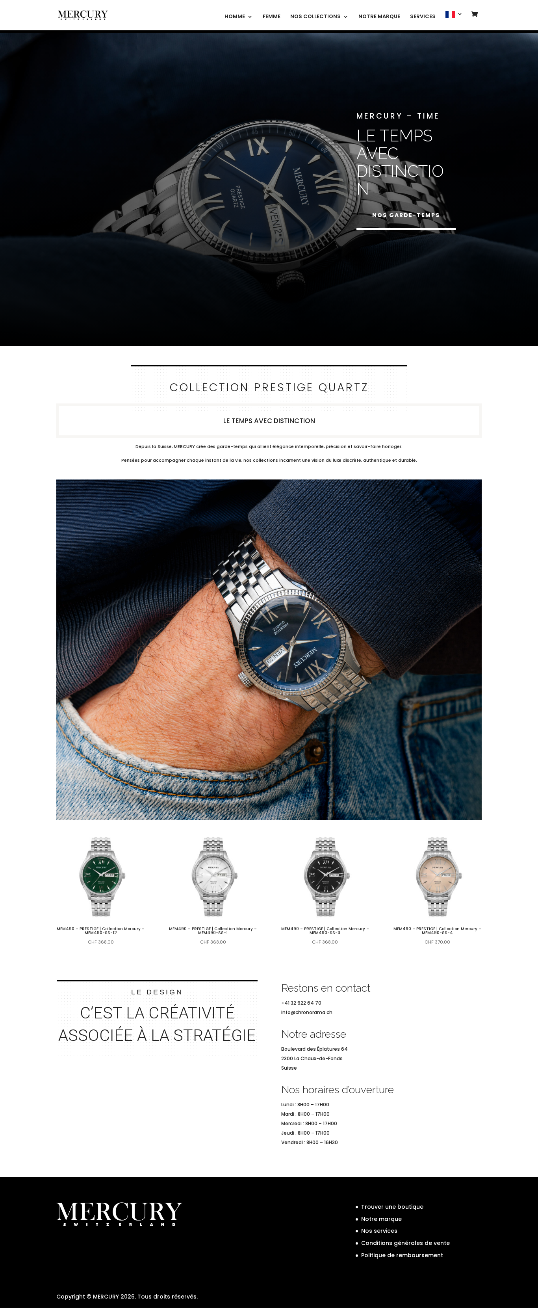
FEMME (271, 17)
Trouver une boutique (392, 1207)
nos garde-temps (406, 215)
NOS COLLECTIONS (315, 17)
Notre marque (381, 1219)
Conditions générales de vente (405, 1243)
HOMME (234, 17)
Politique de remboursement (402, 1255)
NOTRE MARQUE (379, 17)
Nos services (379, 1231)
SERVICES (423, 17)
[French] (454, 20)
